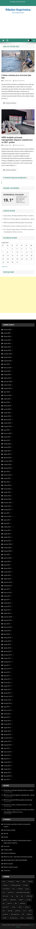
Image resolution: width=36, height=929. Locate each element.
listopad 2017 (7, 662)
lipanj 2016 (7, 717)
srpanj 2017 (7, 672)
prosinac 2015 (8, 738)
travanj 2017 (7, 682)
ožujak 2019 (7, 610)
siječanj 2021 (7, 540)
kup (12, 896)
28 (3, 262)
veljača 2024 (7, 416)
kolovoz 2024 (7, 395)
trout (24, 910)
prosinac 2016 (8, 696)
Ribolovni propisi (8, 863)
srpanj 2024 (7, 399)
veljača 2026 (7, 347)
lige (22, 896)
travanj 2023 (7, 447)
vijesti (30, 910)
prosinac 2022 (8, 461)
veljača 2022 (7, 495)
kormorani (5, 896)
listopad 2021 (7, 509)
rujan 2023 (7, 430)
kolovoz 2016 (7, 710)
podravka (22, 903)
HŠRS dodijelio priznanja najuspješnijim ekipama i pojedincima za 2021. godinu (17, 139)
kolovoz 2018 (7, 627)
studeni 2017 (7, 658)
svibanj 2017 (7, 679)
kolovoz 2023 (7, 433)
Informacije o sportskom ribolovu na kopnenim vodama (17, 825)
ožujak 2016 (7, 727)
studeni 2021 (7, 506)
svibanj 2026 (7, 336)
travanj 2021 (7, 530)
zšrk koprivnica (15, 914)
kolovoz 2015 (7, 752)
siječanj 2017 (7, 693)
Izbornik (6, 833)
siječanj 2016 (7, 734)
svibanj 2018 (7, 637)
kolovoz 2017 (7, 668)
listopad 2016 (7, 703)
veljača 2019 (7, 613)
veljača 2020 (7, 579)
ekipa (23, 881)
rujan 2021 (7, 513)
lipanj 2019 (7, 599)
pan (3, 903)
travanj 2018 (7, 641)
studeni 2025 (7, 357)
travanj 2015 (7, 765)
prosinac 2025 (8, 354)
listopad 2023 (7, 426)
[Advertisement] (18, 28)
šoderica (29, 914)
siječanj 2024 (7, 419)
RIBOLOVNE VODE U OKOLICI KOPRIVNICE (15, 860)
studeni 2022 (7, 464)
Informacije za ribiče (9, 830)
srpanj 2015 (7, 755)
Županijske (29, 918)
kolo (3, 892)
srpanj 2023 (7, 437)
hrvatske (25, 885)
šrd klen (4, 918)
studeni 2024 (7, 385)
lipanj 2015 (7, 758)
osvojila (28, 899)
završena (5, 914)
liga (17, 896)
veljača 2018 (7, 648)
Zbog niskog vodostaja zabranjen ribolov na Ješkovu (19, 215)
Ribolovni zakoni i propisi (11, 867)
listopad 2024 (7, 388)
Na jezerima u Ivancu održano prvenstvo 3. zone (18, 226)
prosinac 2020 (8, 544)
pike (16, 903)
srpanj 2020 (7, 561)
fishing (30, 881)
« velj (2, 266)
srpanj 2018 (7, 630)
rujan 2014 (7, 779)
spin (3, 910)
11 (22, 252)
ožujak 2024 (7, 412)
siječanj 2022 (7, 499)
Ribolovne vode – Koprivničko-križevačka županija (18, 857)
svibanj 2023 (7, 444)
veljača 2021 (7, 537)
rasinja (14, 907)
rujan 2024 (7, 392)
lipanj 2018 (7, 634)
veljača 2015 (7, 772)
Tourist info (7, 870)
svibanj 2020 (7, 568)
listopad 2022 (7, 468)
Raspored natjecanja (10, 853)
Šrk (23, 914)
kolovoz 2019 (7, 592)
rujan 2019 (7, 589)
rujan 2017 (7, 665)
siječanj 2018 (7, 651)
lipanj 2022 (7, 482)
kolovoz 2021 (7, 516)
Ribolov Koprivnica (18, 9)
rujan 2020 (7, 554)
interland (20, 889)
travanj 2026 (7, 340)
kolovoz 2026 (7, 329)
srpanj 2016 (7, 714)
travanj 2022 (7, 489)
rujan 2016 (7, 707)
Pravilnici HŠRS (8, 850)
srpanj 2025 (7, 371)
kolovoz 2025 (7, 367)
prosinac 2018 (8, 617)
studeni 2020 (7, 547)
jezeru (27, 889)
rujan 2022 (7, 471)
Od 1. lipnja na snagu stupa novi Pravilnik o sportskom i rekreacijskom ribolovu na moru (19, 231)
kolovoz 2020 (7, 558)
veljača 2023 (7, 454)
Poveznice (7, 846)
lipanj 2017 (7, 675)
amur (4, 881)
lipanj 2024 (7, 402)
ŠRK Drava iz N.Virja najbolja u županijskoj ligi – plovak (19, 219)
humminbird (6, 889)
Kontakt (6, 837)
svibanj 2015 (7, 762)
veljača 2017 (7, 689)
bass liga (10, 881)
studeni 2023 (7, 423)
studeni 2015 (7, 741)
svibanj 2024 (7, 405)
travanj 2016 (7, 724)
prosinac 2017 (8, 655)
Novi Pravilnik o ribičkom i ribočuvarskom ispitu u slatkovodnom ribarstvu (17, 842)
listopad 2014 (7, 776)
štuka (22, 918)
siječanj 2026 (7, 350)
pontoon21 (5, 907)
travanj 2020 (7, 572)
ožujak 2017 (7, 686)
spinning (17, 910)
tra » (6, 266)
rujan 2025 (7, 364)
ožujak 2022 (7, 492)
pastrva (9, 903)
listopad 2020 (7, 551)
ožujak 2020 (7, 575)
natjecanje (13, 899)
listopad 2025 (7, 361)
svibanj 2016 (7, 720)
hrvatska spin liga (15, 885)
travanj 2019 (7, 606)
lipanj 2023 (7, 440)
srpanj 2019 (7, 596)
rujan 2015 (7, 748)
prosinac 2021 (8, 502)
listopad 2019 (7, 585)
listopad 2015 (7, 745)
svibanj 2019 (7, 603)
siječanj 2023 (7, 457)
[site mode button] (29, 40)
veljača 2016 (7, 731)
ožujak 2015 (7, 769)
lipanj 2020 (7, 565)
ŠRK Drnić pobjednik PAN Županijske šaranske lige (18, 222)
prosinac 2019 (8, 582)
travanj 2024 (7, 409)
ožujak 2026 (7, 343)
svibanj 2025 (7, 374)
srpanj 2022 (7, 478)
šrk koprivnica (14, 918)
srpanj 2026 (7, 333)
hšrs (13, 889)
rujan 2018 (7, 624)
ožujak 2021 (7, 534)
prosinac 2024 (8, 381)
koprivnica (11, 892)
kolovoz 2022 (7, 475)
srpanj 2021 (7, 520)
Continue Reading (10, 103)
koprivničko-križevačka (23, 892)
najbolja (4, 899)
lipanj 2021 (7, 523)
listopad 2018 (7, 620)
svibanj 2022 (7, 485)
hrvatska (5, 885)
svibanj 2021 (7, 527)
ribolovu (27, 907)
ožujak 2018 (7, 644)
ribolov (20, 907)
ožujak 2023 (7, 451)
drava (18, 881)
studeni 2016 (7, 700)
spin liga (10, 910)
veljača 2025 (7, 378)
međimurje (29, 896)
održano (21, 899)
